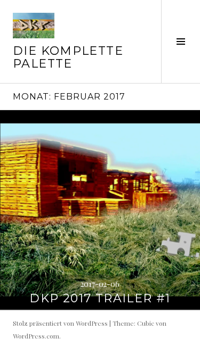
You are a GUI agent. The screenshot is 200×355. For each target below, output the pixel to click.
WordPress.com (36, 336)
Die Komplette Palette (68, 57)
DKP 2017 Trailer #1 (99, 298)
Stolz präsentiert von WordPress (60, 323)
